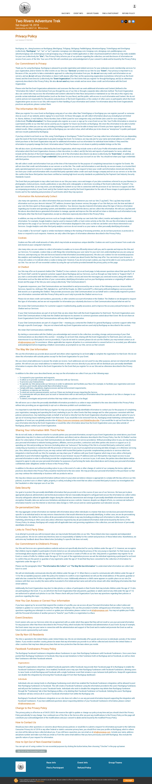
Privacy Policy (40, 781)
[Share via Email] (129, 21)
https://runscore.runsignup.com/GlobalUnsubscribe (78, 420)
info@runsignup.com (26, 342)
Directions (44, 28)
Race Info (66, 13)
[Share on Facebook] (122, 21)
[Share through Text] (133, 21)
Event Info (78, 13)
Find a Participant (110, 13)
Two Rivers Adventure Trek (38, 21)
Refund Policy (128, 13)
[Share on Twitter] (125, 21)
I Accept (128, 780)
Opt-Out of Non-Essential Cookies (31, 751)
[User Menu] (134, 6)
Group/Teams (93, 13)
